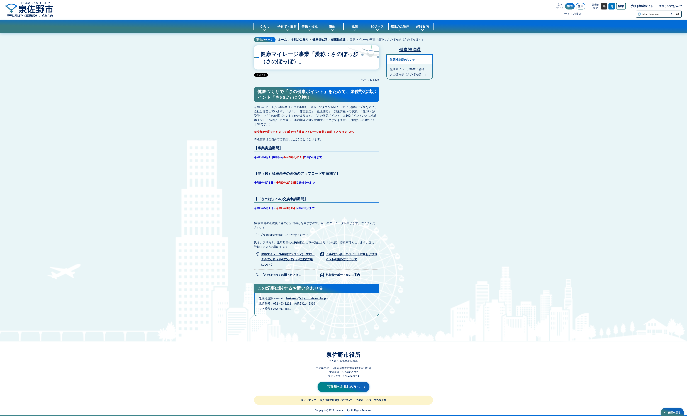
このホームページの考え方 (371, 400)
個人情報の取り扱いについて (336, 400)
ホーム (282, 39)
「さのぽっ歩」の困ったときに (281, 274)
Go (677, 14)
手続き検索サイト (641, 6)
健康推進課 (338, 39)
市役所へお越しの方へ (343, 386)
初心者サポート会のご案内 (343, 274)
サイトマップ (308, 400)
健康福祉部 (320, 39)
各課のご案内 (299, 39)
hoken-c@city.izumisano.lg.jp (306, 298)
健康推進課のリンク (403, 59)
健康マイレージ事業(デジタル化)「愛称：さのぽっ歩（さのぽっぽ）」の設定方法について (288, 259)
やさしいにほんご (670, 6)
